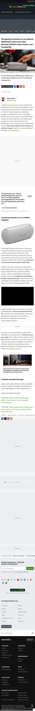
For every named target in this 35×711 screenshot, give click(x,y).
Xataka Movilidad (22, 612)
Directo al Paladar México (8, 699)
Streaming (4, 605)
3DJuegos (20, 648)
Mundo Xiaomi (5, 657)
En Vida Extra (8, 366)
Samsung (20, 615)
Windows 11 (21, 621)
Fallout (22, 31)
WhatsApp (8, 579)
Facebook (15, 86)
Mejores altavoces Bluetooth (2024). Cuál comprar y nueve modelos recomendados (15, 400)
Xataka (3, 648)
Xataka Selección (17, 6)
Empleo (4, 621)
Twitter (18, 86)
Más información (19, 709)
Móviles (20, 609)
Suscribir (30, 568)
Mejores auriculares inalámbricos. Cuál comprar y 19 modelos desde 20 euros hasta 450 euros (17, 409)
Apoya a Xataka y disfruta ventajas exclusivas (17, 593)
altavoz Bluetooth (14, 105)
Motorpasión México (23, 699)
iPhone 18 (28, 31)
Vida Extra (20, 650)
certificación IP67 (15, 349)
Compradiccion (6, 684)
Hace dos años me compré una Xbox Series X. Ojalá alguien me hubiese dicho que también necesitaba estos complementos (16, 370)
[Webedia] (31, 1)
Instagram (21, 579)
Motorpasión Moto (22, 671)
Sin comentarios (8, 86)
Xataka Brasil (5, 695)
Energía (4, 612)
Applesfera (4, 653)
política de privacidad (23, 572)
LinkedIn (3, 582)
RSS (28, 579)
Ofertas (22, 415)
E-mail (23, 86)
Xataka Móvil (5, 650)
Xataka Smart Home (7, 655)
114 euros (21, 128)
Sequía (16, 31)
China (10, 31)
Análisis (20, 605)
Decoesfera (5, 682)
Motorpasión (21, 669)
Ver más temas (6, 626)
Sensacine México (22, 695)
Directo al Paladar (6, 669)
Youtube (18, 579)
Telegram (24, 579)
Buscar (32, 633)
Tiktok (6, 582)
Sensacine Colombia (23, 697)
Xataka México (5, 693)
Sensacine (20, 659)
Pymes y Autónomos (23, 682)
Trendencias (5, 680)
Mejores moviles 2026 (18, 555)
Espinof (20, 661)
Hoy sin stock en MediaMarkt (9, 207)
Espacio (4, 609)
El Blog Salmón (21, 680)
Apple (3, 615)
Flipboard (21, 86)
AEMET (5, 31)
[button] (11, 98)
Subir (28, 639)
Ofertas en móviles (7, 12)
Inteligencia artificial (7, 618)
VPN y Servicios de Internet (23, 12)
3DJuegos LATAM (22, 693)
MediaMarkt (14, 130)
